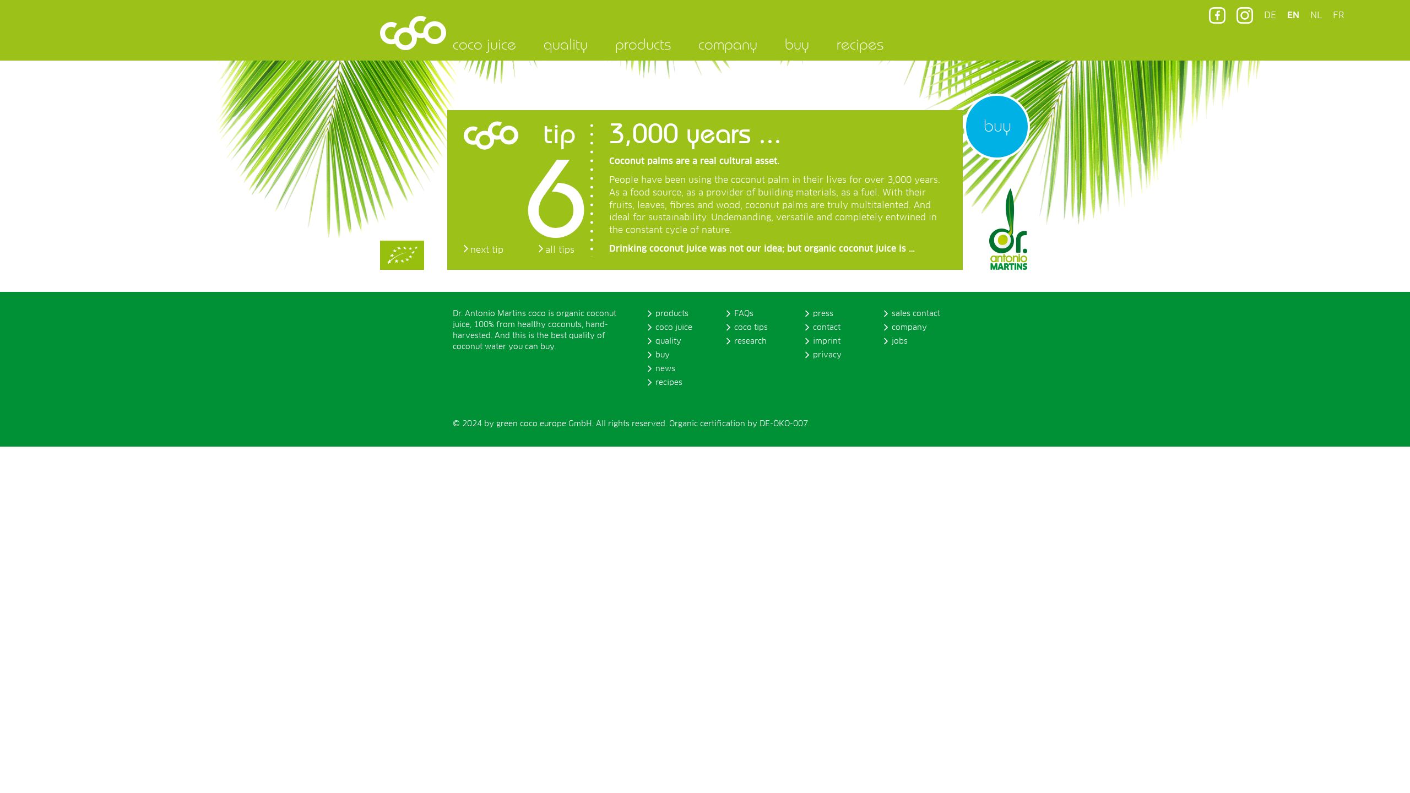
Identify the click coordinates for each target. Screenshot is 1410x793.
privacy (827, 355)
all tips (559, 250)
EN (1293, 15)
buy (797, 44)
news (665, 369)
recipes (860, 44)
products (643, 44)
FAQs (743, 314)
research (750, 341)
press (823, 314)
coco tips (751, 328)
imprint (826, 341)
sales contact (916, 314)
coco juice (484, 44)
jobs (900, 341)
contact (826, 328)
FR (1338, 15)
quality (566, 44)
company (727, 44)
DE (1270, 15)
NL (1316, 15)
